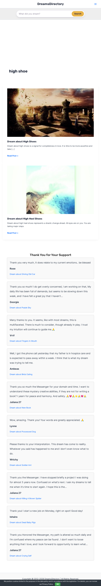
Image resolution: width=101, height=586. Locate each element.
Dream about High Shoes (21, 141)
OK (58, 584)
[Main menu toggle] (95, 4)
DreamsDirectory (50, 4)
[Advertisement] (50, 39)
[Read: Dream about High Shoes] (50, 112)
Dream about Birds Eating (21, 374)
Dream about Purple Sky (20, 307)
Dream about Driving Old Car (22, 274)
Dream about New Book (20, 408)
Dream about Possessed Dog (23, 431)
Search (77, 13)
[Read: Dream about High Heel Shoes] (50, 189)
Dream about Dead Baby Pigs (23, 522)
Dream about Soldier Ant (20, 465)
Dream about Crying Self (20, 556)
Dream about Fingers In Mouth (23, 341)
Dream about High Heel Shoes (24, 218)
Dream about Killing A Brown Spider (25, 498)
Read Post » (12, 155)
